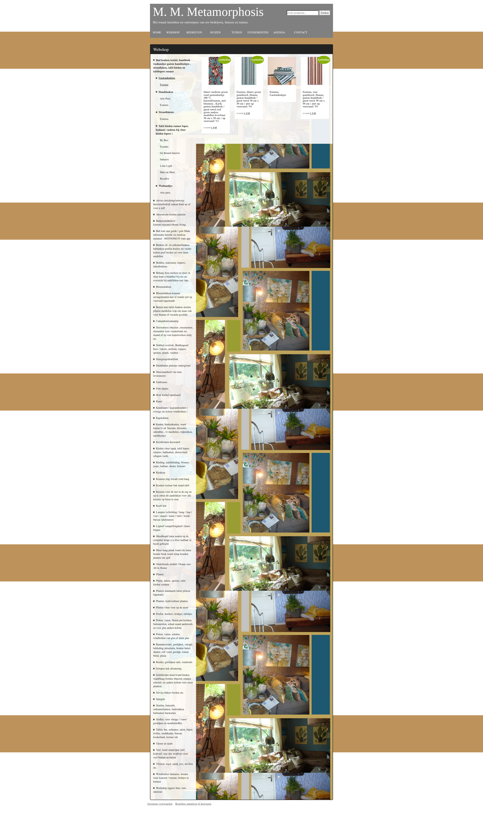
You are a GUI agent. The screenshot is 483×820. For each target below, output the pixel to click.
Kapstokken (162, 418)
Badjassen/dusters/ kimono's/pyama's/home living (169, 222)
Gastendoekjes (167, 78)
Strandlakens (166, 112)
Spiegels (160, 699)
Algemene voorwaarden (159, 803)
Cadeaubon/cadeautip (167, 321)
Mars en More (167, 172)
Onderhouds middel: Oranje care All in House (172, 566)
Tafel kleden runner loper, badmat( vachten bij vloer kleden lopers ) (172, 129)
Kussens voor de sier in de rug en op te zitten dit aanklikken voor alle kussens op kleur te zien (172, 495)
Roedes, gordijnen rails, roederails (174, 662)
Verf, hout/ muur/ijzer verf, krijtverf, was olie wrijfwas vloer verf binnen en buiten (170, 753)
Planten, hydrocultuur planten (172, 601)
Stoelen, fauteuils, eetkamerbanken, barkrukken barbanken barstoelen (168, 709)
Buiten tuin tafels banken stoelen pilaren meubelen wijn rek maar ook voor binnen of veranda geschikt (172, 310)
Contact (300, 32)
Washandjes (165, 186)
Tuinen (237, 32)
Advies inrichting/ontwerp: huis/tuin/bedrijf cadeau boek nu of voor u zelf (171, 204)
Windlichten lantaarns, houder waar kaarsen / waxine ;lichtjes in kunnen (171, 777)
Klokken (160, 472)
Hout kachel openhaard (168, 395)
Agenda (279, 32)
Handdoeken (166, 92)
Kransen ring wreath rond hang (172, 479)
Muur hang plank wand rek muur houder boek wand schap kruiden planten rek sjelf (172, 553)
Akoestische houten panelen (170, 214)
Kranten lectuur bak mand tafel (172, 485)
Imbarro (164, 159)
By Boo (164, 140)
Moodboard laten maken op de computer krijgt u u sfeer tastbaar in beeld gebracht (172, 539)
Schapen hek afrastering (169, 668)
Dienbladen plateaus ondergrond (173, 365)
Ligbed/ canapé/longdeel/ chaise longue (171, 528)
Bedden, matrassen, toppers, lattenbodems (169, 264)
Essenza (164, 84)
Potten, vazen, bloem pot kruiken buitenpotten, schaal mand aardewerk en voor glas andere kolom (173, 624)
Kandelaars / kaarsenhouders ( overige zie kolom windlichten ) (170, 409)
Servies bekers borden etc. (170, 692)
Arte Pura (165, 98)
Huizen (215, 32)
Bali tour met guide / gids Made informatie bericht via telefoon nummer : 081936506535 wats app (171, 234)
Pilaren (160, 574)
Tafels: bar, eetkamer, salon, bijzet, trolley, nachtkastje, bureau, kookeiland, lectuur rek (173, 733)
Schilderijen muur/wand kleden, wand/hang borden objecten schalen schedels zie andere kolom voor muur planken (173, 680)
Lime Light (166, 166)
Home (157, 32)
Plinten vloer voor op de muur (172, 607)
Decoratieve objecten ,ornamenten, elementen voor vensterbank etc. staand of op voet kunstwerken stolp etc (173, 333)
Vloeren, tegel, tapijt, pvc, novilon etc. (173, 765)
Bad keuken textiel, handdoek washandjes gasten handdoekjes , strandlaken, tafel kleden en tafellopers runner (172, 65)
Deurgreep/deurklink (167, 359)
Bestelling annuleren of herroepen (193, 803)
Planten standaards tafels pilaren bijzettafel (171, 592)
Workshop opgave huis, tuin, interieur (170, 789)
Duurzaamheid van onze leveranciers (167, 373)
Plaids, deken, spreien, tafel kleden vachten (169, 582)
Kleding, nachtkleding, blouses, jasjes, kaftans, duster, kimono (171, 464)
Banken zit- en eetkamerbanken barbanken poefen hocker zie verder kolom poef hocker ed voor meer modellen (172, 250)
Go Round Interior (170, 153)
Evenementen (258, 32)
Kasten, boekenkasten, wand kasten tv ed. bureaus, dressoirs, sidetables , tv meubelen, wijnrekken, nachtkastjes (173, 429)
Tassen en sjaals (164, 743)
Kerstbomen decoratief (168, 442)
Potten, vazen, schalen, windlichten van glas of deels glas (171, 636)
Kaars (159, 401)
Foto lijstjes (162, 388)
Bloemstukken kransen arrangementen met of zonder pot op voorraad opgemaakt (172, 296)
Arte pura (165, 192)
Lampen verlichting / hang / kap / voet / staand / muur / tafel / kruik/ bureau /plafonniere (172, 515)
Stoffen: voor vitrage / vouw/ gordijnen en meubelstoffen (170, 721)
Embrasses (161, 382)
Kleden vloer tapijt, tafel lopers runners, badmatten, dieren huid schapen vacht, (171, 452)
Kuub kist (161, 505)
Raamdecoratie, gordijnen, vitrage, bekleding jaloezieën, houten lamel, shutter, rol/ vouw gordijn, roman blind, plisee (173, 650)
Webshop (173, 32)
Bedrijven (194, 32)
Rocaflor (164, 178)
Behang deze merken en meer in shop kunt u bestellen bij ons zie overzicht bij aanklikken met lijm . (171, 276)
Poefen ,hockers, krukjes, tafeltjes (174, 614)
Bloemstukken (163, 286)
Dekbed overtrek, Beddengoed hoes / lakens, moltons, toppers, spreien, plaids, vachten (170, 348)
